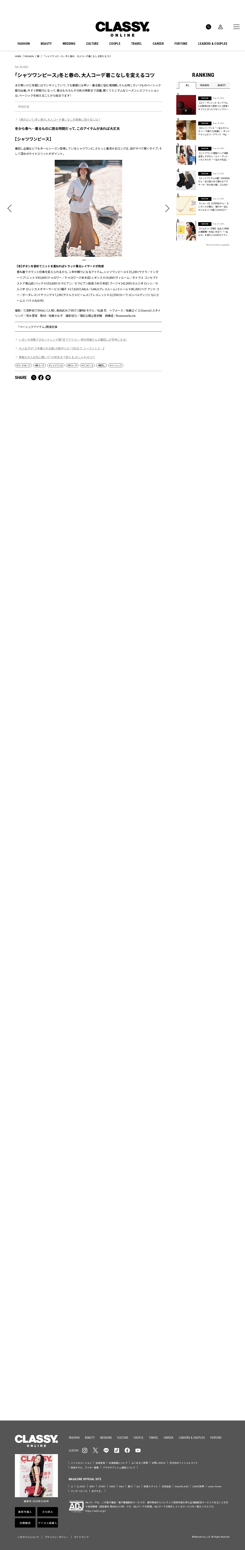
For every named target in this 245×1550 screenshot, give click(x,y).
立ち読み (133, 1301)
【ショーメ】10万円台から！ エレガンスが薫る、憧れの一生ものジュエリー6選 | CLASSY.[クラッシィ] (50, 1100)
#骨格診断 (223, 1265)
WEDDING (69, 43)
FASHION (24, 43)
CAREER (158, 43)
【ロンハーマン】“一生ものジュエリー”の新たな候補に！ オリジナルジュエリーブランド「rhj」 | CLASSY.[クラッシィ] (214, 131)
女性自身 (166, 1486)
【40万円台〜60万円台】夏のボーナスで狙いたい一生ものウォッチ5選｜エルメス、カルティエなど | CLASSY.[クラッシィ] (50, 595)
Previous (216, 1207)
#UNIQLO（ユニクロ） (189, 1265)
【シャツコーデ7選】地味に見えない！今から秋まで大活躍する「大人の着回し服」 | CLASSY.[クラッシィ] (51, 900)
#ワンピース (87, 365)
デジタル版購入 (133, 1327)
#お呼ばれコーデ (218, 1253)
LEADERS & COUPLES (212, 43)
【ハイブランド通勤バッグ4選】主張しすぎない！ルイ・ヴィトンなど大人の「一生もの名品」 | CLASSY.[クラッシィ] (213, 156)
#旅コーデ (189, 1259)
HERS (112, 1486)
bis (138, 1486)
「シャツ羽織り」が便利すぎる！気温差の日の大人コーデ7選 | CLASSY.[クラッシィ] (125, 695)
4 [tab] (146, 1214)
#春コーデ (39, 365)
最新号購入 (134, 1288)
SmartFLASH (182, 1486)
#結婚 (202, 1259)
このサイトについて (28, 1537)
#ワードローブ (23, 365)
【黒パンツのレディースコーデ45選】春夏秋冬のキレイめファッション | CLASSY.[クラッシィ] (125, 798)
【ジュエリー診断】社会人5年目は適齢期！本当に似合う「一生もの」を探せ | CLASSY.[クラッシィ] (213, 232)
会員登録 (100, 1463)
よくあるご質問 (139, 1463)
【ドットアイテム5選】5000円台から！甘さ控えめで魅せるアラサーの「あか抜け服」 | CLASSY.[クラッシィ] (214, 181)
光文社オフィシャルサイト (183, 1463)
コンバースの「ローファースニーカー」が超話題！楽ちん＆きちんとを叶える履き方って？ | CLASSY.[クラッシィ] (50, 800)
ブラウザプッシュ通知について (119, 1467)
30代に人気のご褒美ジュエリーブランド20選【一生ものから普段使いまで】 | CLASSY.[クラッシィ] (125, 495)
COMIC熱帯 (198, 1486)
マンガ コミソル (79, 1491)
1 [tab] (133, 1214)
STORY (102, 1486)
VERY (92, 1486)
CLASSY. (81, 1486)
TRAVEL (136, 43)
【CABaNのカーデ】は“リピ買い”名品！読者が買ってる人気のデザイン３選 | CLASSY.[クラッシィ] (125, 1100)
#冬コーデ (72, 365)
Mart (121, 1486)
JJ (72, 1486)
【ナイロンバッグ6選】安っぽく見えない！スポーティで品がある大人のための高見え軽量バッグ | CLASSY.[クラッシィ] (51, 1000)
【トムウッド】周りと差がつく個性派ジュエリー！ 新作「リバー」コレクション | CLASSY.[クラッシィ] (50, 495)
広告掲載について (118, 1463)
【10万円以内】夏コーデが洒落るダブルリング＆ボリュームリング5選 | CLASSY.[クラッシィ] (125, 593)
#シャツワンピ (56, 365)
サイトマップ (81, 1537)
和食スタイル (151, 1486)
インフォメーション (81, 1463)
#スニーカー (216, 1259)
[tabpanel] (88, 231)
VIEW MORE (203, 1395)
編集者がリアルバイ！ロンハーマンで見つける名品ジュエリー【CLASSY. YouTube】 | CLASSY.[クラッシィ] (125, 998)
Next (226, 1207)
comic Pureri (215, 1486)
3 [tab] (142, 1214)
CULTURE (92, 43)
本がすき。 (97, 1491)
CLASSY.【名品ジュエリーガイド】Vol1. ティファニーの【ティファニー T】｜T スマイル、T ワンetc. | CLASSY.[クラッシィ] (50, 698)
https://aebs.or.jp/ (95, 1510)
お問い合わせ (159, 1463)
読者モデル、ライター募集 (85, 1467)
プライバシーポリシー (57, 1537)
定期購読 (133, 1314)
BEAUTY (46, 43)
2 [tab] (137, 1214)
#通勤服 (201, 1253)
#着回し (101, 365)
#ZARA (209, 1265)
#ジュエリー (186, 1253)
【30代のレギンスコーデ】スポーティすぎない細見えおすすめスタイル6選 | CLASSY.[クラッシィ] (125, 900)
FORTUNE (181, 43)
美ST (130, 1486)
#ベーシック (116, 365)
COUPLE (114, 43)
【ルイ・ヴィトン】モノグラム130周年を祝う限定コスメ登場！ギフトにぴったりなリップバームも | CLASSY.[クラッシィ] (214, 106)
